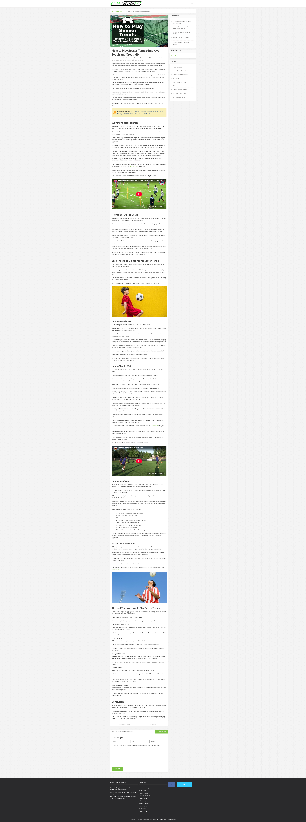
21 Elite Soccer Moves (179, 97)
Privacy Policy (156, 816)
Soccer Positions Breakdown (180, 74)
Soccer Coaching (144, 788)
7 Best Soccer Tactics (179, 86)
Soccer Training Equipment (180, 89)
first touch (155, 426)
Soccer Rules (143, 806)
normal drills (133, 166)
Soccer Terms (143, 811)
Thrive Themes (160, 819)
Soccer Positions (144, 803)
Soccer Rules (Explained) (179, 82)
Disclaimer (149, 816)
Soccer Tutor (174, 56)
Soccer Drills (143, 790)
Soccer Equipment (144, 793)
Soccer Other (153, 724)
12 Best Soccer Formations (180, 71)
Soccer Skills (143, 808)
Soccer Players (144, 801)
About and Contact (191, 3)
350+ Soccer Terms (178, 78)
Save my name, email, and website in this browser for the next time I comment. (136, 745)
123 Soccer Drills (177, 67)
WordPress (173, 819)
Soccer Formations (145, 795)
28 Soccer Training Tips (179, 93)
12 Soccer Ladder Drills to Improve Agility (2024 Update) (182, 27)
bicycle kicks (115, 569)
